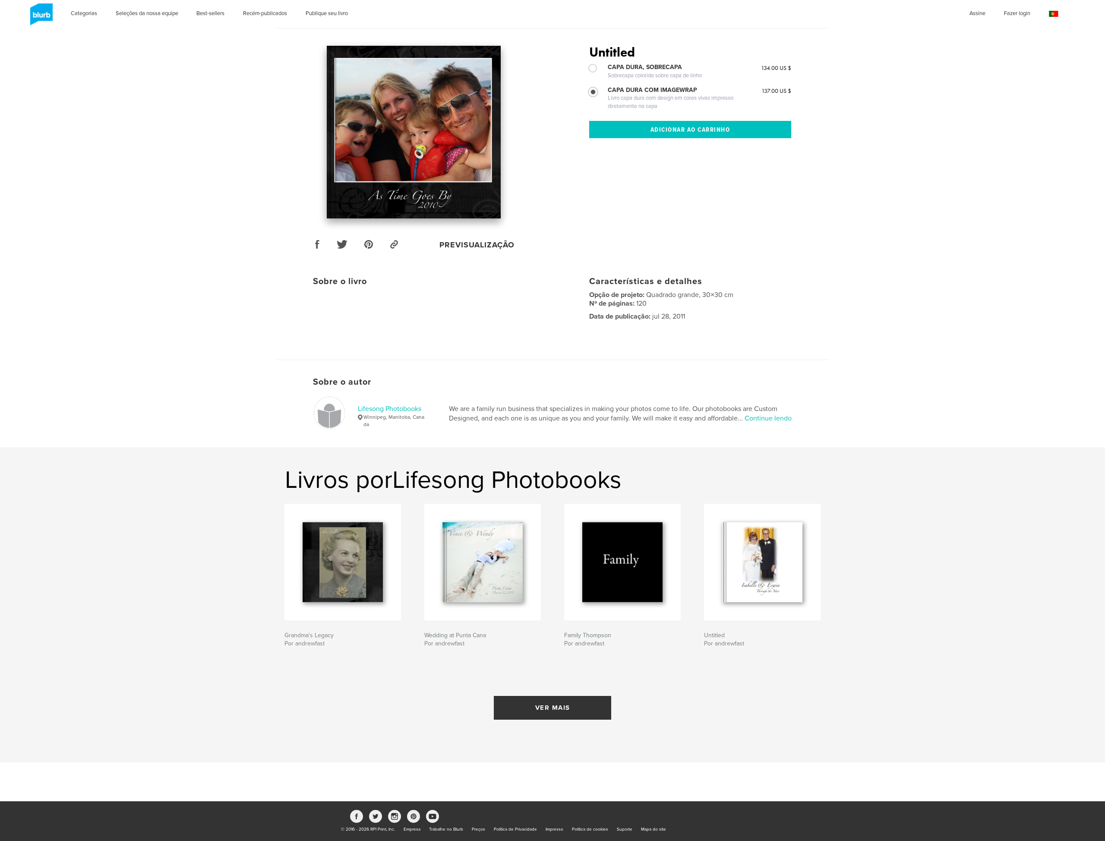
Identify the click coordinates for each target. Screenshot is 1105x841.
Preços (478, 829)
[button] (1053, 14)
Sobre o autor (342, 382)
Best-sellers (210, 13)
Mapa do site (653, 829)
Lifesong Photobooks (389, 409)
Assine (977, 13)
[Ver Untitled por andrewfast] (414, 132)
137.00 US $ (776, 91)
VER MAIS (552, 707)
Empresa (412, 829)
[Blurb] (40, 17)
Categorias (84, 13)
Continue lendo (768, 418)
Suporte (624, 829)
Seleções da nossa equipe (147, 13)
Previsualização (477, 245)
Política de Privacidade (515, 829)
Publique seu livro (327, 13)
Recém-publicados (265, 13)
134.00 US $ (776, 68)
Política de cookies (590, 829)
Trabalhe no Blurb (446, 829)
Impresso (554, 829)
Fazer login (1017, 13)
